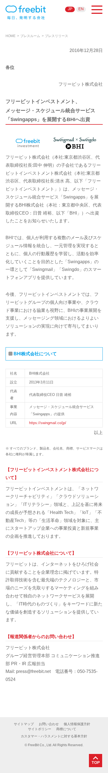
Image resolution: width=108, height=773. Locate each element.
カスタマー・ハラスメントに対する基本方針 (54, 736)
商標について (66, 729)
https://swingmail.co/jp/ (47, 423)
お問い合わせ (49, 724)
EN (81, 9)
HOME (11, 36)
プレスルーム (30, 36)
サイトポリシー (39, 729)
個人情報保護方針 (77, 724)
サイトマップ (24, 724)
